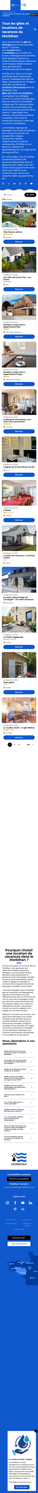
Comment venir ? (19, 1238)
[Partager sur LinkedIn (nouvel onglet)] (14, 184)
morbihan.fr (19, 1229)
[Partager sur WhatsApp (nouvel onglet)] (20, 184)
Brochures (11, 1220)
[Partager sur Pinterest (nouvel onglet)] (26, 184)
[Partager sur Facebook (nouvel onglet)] (3, 184)
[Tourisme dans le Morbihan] (24, 5)
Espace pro (27, 1220)
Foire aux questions (19, 1244)
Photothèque (10, 1223)
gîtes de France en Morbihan (17, 93)
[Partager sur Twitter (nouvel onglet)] (9, 184)
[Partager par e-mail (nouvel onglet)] (31, 184)
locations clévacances (14, 87)
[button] (35, 29)
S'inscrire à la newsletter (19, 1179)
